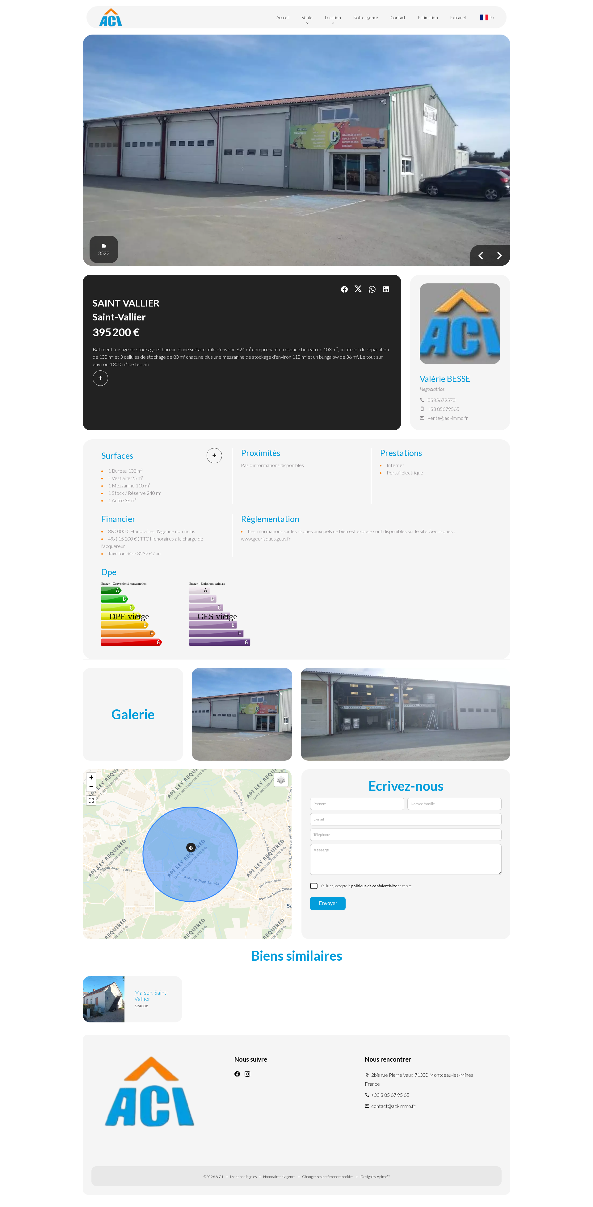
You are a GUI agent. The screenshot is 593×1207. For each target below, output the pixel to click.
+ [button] (91, 777)
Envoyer (328, 903)
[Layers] (281, 780)
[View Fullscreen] (91, 800)
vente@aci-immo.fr (448, 418)
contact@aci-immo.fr (393, 1106)
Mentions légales (243, 1176)
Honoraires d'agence (279, 1176)
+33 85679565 (443, 409)
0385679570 (442, 400)
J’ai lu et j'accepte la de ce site (366, 885)
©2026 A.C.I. (214, 1176)
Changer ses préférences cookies (327, 1176)
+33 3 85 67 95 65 (390, 1095)
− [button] (91, 787)
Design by (375, 1176)
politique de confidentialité (374, 885)
